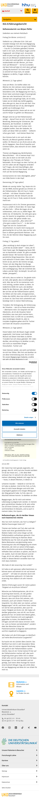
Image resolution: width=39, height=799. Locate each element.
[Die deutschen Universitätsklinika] (19, 741)
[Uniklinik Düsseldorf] (10, 4)
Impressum (5, 776)
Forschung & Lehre (9, 755)
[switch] (34, 399)
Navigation (7, 19)
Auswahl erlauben (19, 429)
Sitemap (4, 771)
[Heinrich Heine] (29, 5)
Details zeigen (28, 417)
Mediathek (20, 682)
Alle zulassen (19, 423)
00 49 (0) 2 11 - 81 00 (12, 718)
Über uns (5, 765)
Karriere (5, 760)
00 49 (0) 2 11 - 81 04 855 (13, 721)
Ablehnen (20, 435)
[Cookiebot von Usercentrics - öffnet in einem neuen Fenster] (29, 362)
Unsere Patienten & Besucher (13, 750)
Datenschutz (6, 782)
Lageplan (19, 691)
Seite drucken (6, 788)
